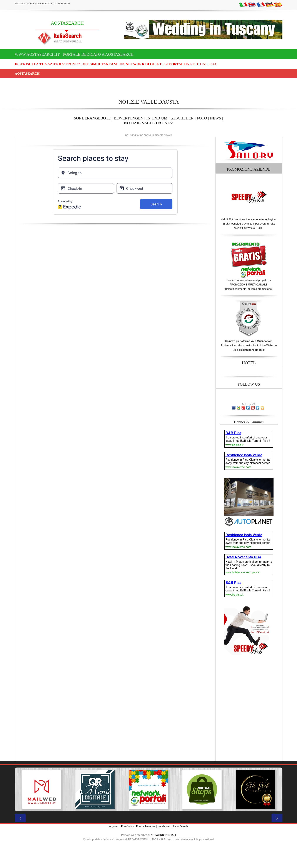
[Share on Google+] (243, 408)
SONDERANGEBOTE (92, 118)
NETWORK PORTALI (163, 835)
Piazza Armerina (145, 826)
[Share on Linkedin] (248, 408)
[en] (252, 4)
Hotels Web (164, 826)
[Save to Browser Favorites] (262, 408)
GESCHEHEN (182, 118)
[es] (278, 4)
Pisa (123, 826)
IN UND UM (156, 118)
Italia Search (180, 826)
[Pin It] (253, 408)
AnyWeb (114, 826)
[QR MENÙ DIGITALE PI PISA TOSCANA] (90, 789)
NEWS (215, 118)
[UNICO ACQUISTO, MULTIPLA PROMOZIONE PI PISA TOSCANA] (143, 789)
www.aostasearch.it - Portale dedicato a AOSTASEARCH (74, 54)
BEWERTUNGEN (128, 118)
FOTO (202, 118)
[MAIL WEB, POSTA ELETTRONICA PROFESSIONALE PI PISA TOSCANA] (36, 789)
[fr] (260, 4)
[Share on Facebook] (233, 408)
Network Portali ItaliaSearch (50, 3)
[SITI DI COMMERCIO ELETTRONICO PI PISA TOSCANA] (196, 789)
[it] (243, 4)
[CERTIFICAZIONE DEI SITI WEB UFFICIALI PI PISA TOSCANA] (250, 789)
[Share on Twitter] (257, 408)
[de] (269, 4)
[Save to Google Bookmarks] (238, 408)
